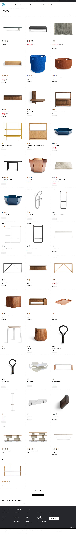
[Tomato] (56, 177)
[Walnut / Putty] (5, 449)
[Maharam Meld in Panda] (27, 41)
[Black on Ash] (29, 109)
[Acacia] (2, 313)
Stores (27, 518)
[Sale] (48, 4)
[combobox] (71, 15)
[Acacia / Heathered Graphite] (29, 346)
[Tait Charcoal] (53, 379)
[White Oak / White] (2, 75)
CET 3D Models (39, 518)
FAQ (2, 520)
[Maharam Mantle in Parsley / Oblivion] (4, 41)
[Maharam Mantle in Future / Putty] (5, 41)
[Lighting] (30, 4)
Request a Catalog (16, 517)
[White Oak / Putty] (2, 449)
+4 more (9, 481)
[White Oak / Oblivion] (7, 75)
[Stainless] (27, 212)
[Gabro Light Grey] (4, 109)
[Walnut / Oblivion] (4, 75)
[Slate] (2, 280)
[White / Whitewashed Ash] (2, 414)
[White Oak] (54, 109)
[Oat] (54, 41)
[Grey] (53, 41)
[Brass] (29, 212)
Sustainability (28, 517)
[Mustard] (2, 143)
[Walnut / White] (5, 75)
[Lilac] (54, 177)
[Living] (8, 4)
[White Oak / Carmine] (4, 481)
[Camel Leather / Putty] (58, 449)
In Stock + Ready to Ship (42, 4)
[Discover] (52, 4)
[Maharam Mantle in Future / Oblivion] (7, 41)
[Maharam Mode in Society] (32, 41)
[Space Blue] (53, 143)
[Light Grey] (29, 75)
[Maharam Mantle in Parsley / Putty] (2, 41)
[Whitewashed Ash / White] (2, 346)
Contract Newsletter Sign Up (41, 521)
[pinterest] (73, 527)
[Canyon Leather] (31, 41)
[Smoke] (53, 414)
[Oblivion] (53, 212)
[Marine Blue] (54, 414)
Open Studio (27, 521)
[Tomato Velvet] (29, 41)
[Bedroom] (16, 4)
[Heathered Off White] (53, 177)
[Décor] (35, 4)
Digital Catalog (16, 518)
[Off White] (53, 246)
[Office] (21, 4)
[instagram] (71, 527)
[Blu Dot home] (3, 4)
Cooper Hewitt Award (29, 522)
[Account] (71, 4)
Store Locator (54, 518)
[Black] (53, 346)
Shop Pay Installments (17, 521)
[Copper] (31, 75)
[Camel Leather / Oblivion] (56, 449)
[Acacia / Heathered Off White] (27, 346)
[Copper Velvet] (5, 109)
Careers (27, 525)
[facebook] (72, 527)
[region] (38, 531)
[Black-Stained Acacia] (4, 313)
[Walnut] (27, 109)
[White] (56, 143)
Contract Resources (40, 517)
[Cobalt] (27, 75)
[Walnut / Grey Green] (7, 449)
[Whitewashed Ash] (5, 177)
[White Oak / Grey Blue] (5, 481)
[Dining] (12, 4)
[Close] (74, 531)
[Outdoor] (25, 4)
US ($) (73, 1)
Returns (3, 519)
